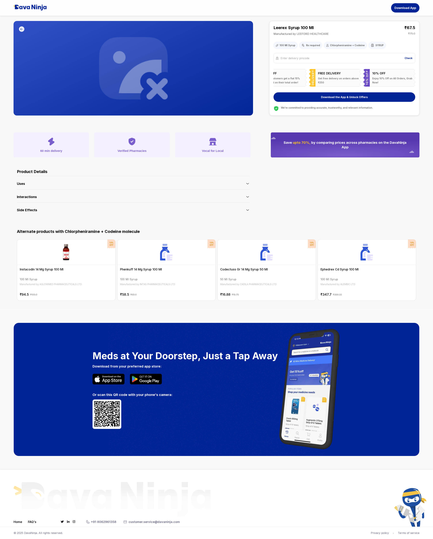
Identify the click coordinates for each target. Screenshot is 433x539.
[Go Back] (21, 29)
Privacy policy (380, 533)
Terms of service (408, 533)
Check (408, 58)
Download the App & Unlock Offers (344, 97)
